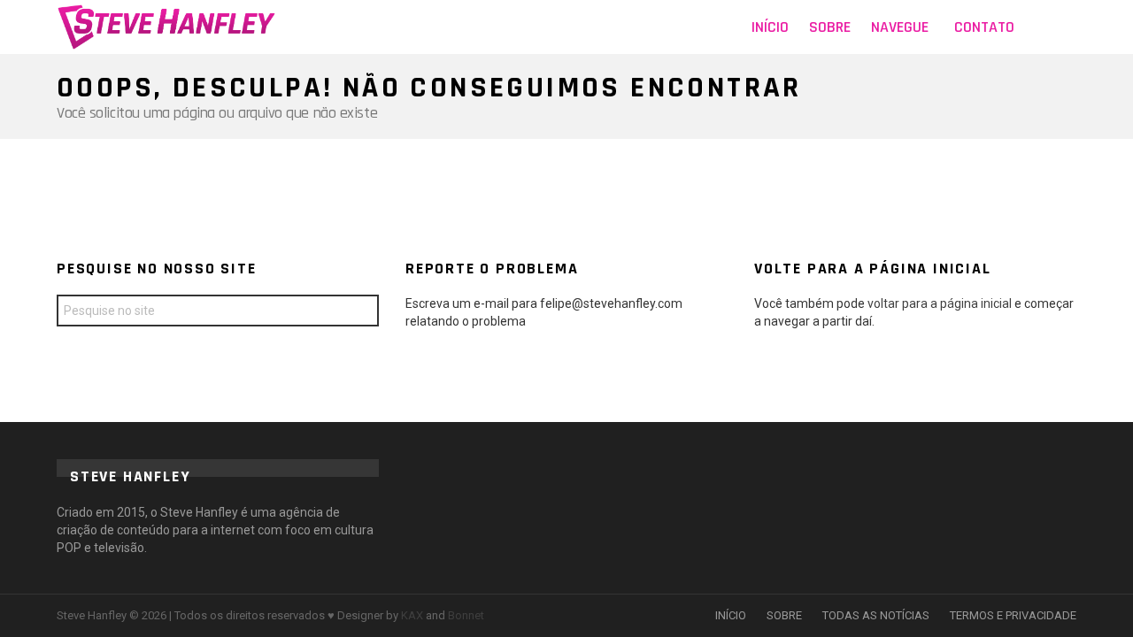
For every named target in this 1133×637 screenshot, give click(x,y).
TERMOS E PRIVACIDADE (1013, 615)
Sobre (830, 27)
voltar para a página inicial (940, 303)
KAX (412, 615)
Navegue (900, 27)
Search (361, 313)
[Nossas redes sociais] (1039, 27)
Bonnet (466, 615)
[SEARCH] (1065, 27)
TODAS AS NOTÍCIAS (875, 615)
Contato (984, 27)
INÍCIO (730, 615)
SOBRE (784, 615)
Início (770, 27)
